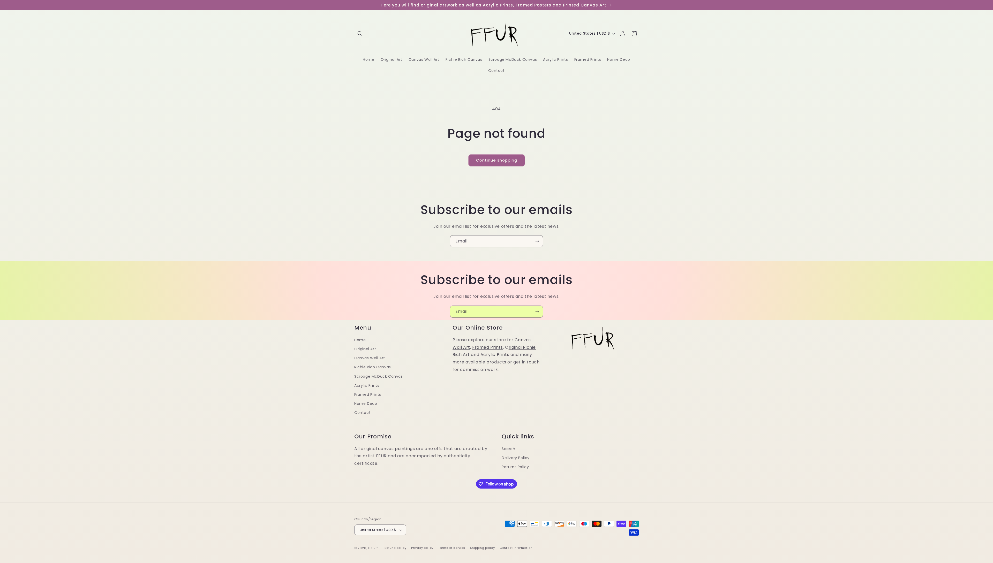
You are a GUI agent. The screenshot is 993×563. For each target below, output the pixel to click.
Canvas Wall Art (369, 358)
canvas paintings (396, 449)
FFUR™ (373, 548)
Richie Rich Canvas (372, 367)
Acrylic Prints (366, 385)
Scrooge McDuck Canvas (378, 376)
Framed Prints (367, 394)
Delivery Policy (516, 457)
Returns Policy (515, 466)
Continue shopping (496, 160)
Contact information (516, 548)
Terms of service (451, 548)
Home (360, 340)
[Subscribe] (537, 241)
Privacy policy (422, 548)
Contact (362, 412)
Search (508, 448)
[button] (360, 33)
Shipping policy (482, 548)
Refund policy (396, 548)
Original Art (365, 349)
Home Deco (365, 403)
